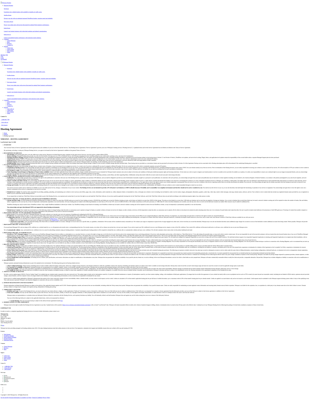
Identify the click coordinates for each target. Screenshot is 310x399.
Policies (6, 134)
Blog (8, 42)
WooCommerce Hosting (10, 337)
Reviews (9, 43)
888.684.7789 (4, 55)
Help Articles (10, 50)
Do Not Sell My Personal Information (10, 397)
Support (6, 46)
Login (2, 58)
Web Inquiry (4, 125)
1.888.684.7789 (5, 119)
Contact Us (10, 45)
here (61, 300)
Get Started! (4, 59)
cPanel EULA (55, 220)
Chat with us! (10, 109)
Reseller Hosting (8, 338)
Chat (2, 56)
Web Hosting (7, 334)
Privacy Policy (46, 397)
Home (5, 133)
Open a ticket (10, 49)
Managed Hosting (8, 5)
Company (6, 39)
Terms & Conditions (37, 397)
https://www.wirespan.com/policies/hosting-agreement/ (77, 305)
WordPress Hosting (9, 336)
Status (8, 52)
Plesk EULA (53, 218)
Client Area (10, 48)
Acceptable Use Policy (26, 397)
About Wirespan (11, 40)
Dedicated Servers (8, 340)
